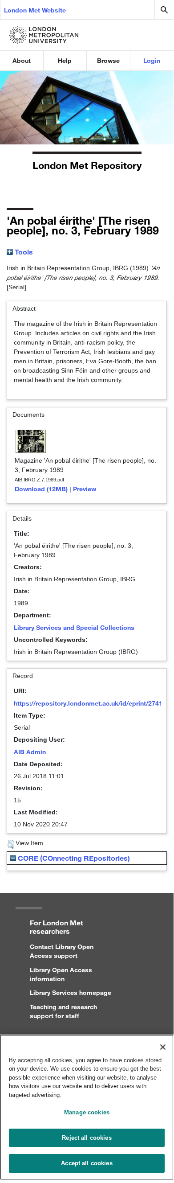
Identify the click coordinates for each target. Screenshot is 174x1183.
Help (65, 60)
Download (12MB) (41, 489)
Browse (108, 60)
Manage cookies (86, 1112)
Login (151, 60)
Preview (84, 489)
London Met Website (35, 10)
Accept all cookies (86, 1163)
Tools (23, 251)
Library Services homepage (70, 992)
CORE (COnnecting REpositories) (73, 858)
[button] (11, 844)
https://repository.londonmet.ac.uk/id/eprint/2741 (88, 703)
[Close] (163, 1047)
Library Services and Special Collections (74, 627)
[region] (87, 1107)
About (21, 60)
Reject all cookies (86, 1137)
